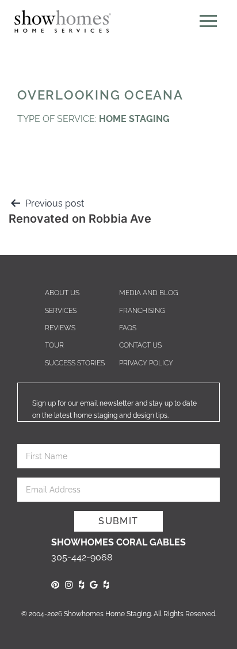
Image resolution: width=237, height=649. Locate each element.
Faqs (127, 328)
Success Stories (75, 363)
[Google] (94, 584)
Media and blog (148, 293)
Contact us (140, 345)
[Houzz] (81, 584)
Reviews (60, 328)
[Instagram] (69, 584)
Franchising (142, 311)
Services (61, 311)
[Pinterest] (55, 584)
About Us (62, 293)
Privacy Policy (146, 363)
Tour (54, 345)
